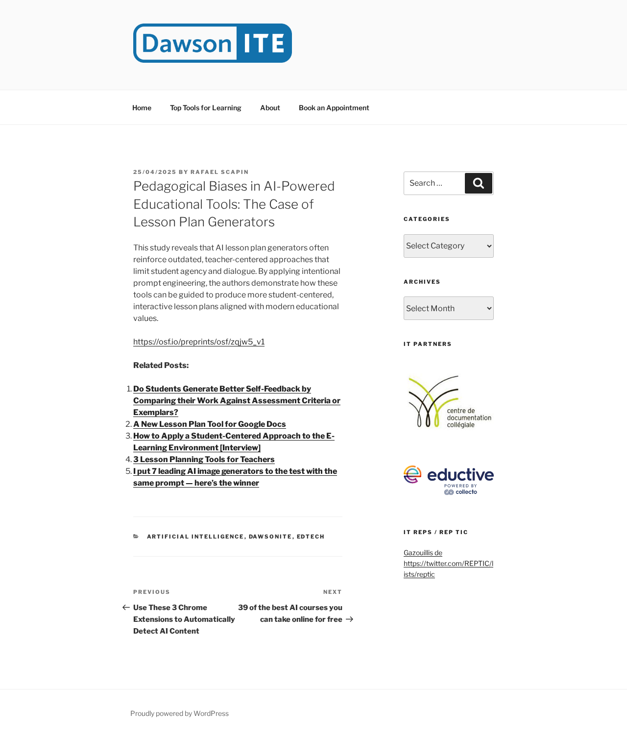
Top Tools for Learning (205, 107)
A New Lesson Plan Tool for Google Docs (209, 424)
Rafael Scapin (220, 172)
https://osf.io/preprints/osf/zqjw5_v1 (199, 341)
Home (141, 107)
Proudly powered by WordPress (179, 713)
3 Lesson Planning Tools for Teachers (204, 459)
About (270, 107)
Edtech (311, 536)
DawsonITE (270, 536)
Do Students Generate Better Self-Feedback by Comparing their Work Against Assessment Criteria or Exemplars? (236, 400)
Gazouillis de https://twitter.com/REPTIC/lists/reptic (448, 563)
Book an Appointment (334, 107)
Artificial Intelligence (195, 536)
